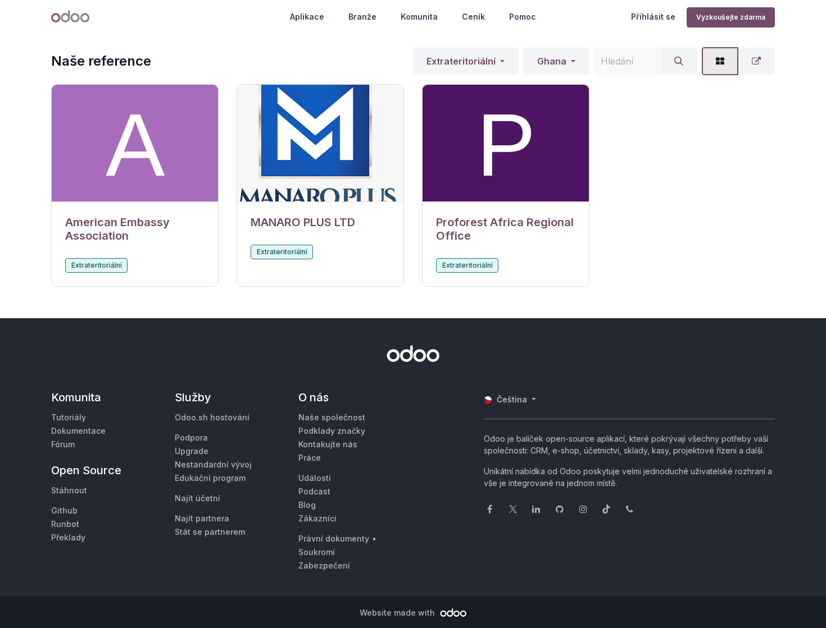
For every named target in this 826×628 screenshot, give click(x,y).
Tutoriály (68, 417)
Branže (362, 16)
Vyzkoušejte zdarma (730, 17)
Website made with (398, 612)
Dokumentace (78, 431)
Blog (307, 505)
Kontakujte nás (327, 444)
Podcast (314, 491)
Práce (309, 457)
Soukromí (316, 552)
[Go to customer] (135, 143)
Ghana (551, 61)
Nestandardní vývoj (213, 464)
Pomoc (522, 16)
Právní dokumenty (333, 538)
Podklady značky (331, 431)
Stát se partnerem (210, 532)
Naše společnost (331, 417)
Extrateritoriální (461, 61)
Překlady (68, 537)
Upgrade (191, 451)
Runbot (65, 524)
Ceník (473, 16)
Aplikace (307, 16)
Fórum (63, 444)
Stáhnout (69, 490)
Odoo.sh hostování (212, 417)
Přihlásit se (653, 16)
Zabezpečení (324, 565)
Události (314, 478)
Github (64, 510)
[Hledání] (678, 61)
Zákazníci (317, 518)
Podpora (191, 437)
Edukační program (210, 478)
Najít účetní (197, 498)
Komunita (419, 16)
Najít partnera (202, 518)
